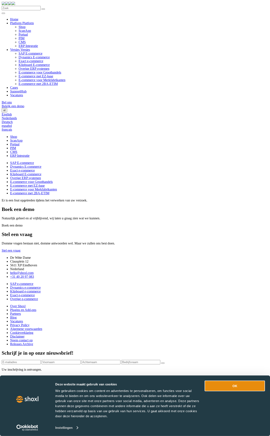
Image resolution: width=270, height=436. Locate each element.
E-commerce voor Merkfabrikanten (42, 80)
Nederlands (9, 118)
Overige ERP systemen (34, 68)
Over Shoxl (18, 306)
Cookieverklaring (21, 332)
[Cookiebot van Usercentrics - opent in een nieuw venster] (27, 428)
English (7, 114)
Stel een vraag (11, 250)
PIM (21, 38)
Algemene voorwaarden (26, 329)
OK (234, 386)
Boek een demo (12, 225)
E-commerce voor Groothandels (40, 72)
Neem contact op (21, 340)
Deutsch (7, 122)
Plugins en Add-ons (23, 310)
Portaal (23, 34)
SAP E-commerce (30, 53)
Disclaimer (17, 336)
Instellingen (64, 427)
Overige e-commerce (24, 299)
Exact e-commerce (31, 61)
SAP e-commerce (21, 284)
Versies (15, 49)
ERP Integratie (28, 46)
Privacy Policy (20, 325)
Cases (14, 87)
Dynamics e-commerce (25, 287)
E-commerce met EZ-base (36, 76)
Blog (13, 317)
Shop (22, 27)
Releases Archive (21, 344)
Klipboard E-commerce (34, 65)
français (7, 129)
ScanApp (25, 30)
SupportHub (18, 91)
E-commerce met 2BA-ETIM (38, 84)
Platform (16, 23)
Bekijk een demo (13, 106)
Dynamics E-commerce (34, 57)
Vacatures (16, 95)
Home (14, 19)
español (7, 125)
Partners (15, 313)
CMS (22, 42)
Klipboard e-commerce (25, 291)
